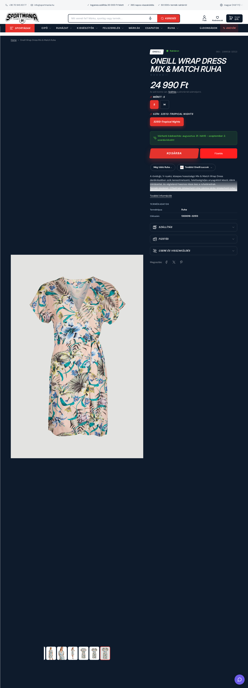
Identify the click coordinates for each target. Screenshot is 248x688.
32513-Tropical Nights (167, 121)
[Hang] (150, 18)
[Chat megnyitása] (240, 680)
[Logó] (22, 18)
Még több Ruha (162, 167)
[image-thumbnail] (51, 653)
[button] (231, 5)
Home (14, 40)
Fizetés (219, 153)
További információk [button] (161, 195)
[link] (134, 28)
